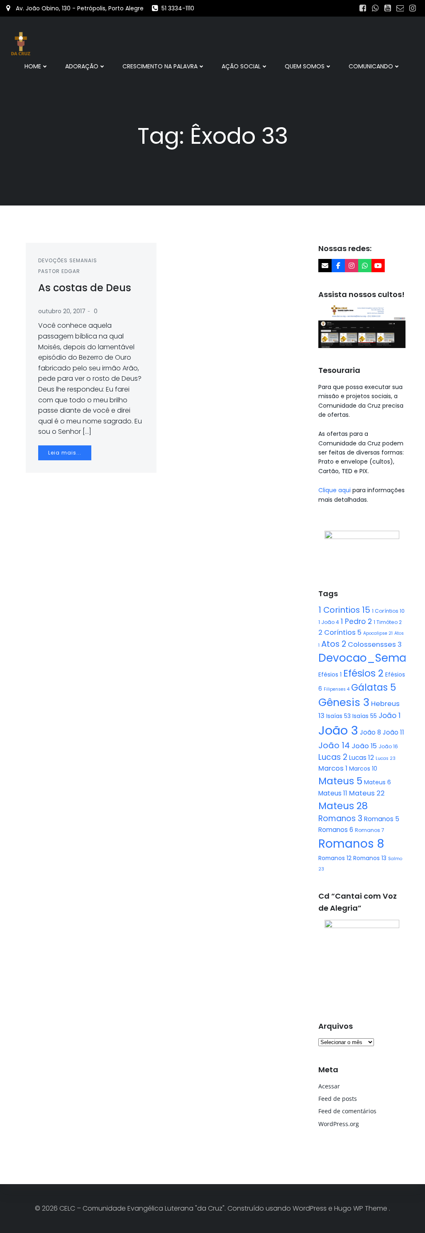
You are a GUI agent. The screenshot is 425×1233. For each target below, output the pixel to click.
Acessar (329, 1086)
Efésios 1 (330, 674)
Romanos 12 (335, 858)
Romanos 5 (381, 819)
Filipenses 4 (336, 689)
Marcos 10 (363, 768)
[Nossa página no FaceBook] (338, 265)
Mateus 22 (367, 793)
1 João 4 (328, 622)
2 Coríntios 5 (339, 632)
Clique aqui (335, 490)
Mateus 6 (377, 782)
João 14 (334, 745)
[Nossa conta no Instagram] (351, 265)
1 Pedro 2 (356, 621)
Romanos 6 (335, 829)
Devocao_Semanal (370, 657)
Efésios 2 (363, 673)
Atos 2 (333, 644)
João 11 (393, 732)
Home (32, 66)
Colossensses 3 (375, 644)
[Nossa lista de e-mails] (325, 265)
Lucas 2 (332, 757)
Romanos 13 (369, 858)
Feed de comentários (347, 1111)
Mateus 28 (343, 805)
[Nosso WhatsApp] (364, 265)
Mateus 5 (340, 781)
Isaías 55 (364, 716)
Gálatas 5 (373, 687)
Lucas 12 (361, 757)
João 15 (364, 746)
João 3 (338, 730)
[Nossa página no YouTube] (378, 265)
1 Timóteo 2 (388, 622)
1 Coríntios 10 (388, 610)
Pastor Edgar (59, 271)
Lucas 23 (386, 758)
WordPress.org (338, 1124)
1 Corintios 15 (344, 610)
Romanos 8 (351, 844)
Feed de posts (337, 1098)
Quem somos (305, 66)
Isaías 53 (338, 716)
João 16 (388, 746)
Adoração (81, 66)
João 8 (370, 732)
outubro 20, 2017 (61, 311)
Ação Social (241, 66)
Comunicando (371, 66)
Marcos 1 (332, 768)
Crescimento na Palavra (160, 66)
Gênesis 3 (343, 702)
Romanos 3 (340, 818)
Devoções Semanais (67, 260)
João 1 (390, 715)
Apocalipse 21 (378, 633)
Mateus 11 (332, 793)
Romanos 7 (369, 830)
